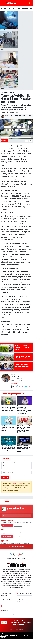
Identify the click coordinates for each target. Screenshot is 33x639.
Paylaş (5, 140)
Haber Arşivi (6, 610)
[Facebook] (16, 386)
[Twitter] (19, 386)
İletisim (14, 558)
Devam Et (13, 383)
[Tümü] (31, 501)
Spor (18, 8)
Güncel (3, 8)
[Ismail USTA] (5, 377)
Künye (9, 558)
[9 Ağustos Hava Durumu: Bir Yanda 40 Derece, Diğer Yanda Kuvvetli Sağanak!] (8, 400)
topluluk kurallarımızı (17, 483)
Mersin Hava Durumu (26, 593)
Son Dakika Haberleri (25, 606)
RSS (5, 622)
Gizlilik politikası (21, 558)
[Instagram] (22, 386)
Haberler (4, 92)
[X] (13, 554)
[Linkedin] (26, 386)
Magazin (25, 8)
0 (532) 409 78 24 (8, 525)
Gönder (5, 477)
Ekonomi (11, 8)
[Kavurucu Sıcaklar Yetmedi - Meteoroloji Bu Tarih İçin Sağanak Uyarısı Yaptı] (8, 440)
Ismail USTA (15, 376)
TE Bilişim (20, 629)
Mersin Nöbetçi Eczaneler (6, 594)
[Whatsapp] (22, 554)
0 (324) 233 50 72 (8, 536)
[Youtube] (29, 386)
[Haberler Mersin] (10, 3)
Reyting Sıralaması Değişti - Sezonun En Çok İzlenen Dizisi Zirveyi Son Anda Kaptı (23, 448)
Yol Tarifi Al (18, 525)
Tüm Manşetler (7, 606)
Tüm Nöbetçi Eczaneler (17, 546)
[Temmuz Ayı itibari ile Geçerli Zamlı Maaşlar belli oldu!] (16, 129)
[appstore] (16, 615)
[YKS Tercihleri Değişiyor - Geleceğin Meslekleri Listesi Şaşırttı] (8, 420)
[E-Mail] (12, 386)
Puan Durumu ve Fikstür (23, 600)
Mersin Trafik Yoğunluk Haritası (6, 600)
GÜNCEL (11, 92)
